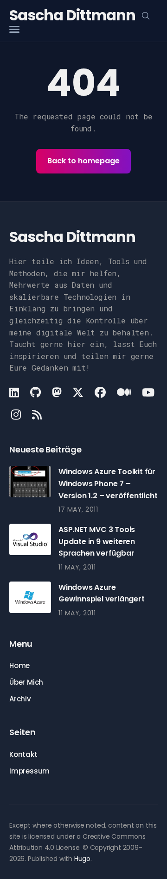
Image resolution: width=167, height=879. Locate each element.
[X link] (78, 392)
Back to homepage (83, 160)
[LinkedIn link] (15, 392)
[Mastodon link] (57, 392)
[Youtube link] (148, 392)
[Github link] (35, 392)
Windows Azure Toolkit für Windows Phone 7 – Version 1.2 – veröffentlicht (107, 483)
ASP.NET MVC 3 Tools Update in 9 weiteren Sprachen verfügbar (96, 541)
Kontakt (23, 754)
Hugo (82, 858)
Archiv (20, 699)
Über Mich (26, 682)
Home (19, 665)
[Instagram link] (16, 414)
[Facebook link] (100, 392)
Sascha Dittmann (72, 15)
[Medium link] (124, 392)
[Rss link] (37, 414)
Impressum (29, 771)
